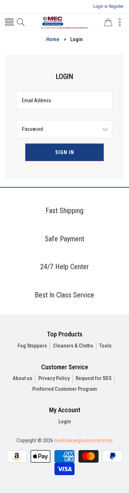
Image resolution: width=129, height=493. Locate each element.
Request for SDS (93, 378)
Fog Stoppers (32, 345)
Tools (105, 345)
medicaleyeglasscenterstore (83, 440)
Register (116, 6)
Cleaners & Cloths (73, 345)
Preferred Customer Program (64, 389)
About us (22, 378)
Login (98, 6)
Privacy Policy (54, 378)
